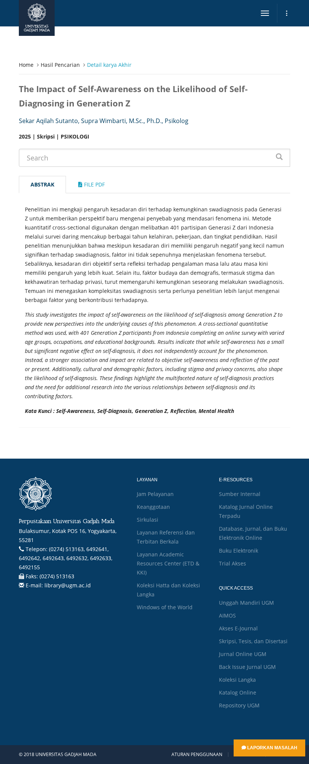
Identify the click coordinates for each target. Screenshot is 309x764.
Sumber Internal (239, 494)
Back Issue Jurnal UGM (247, 666)
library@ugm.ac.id (67, 585)
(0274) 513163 (57, 576)
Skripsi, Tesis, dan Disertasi (253, 641)
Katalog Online (237, 692)
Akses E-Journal (238, 628)
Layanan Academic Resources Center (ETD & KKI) (168, 563)
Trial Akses (232, 563)
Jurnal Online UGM (242, 654)
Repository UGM (239, 705)
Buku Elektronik (238, 550)
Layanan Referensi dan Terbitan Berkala (166, 537)
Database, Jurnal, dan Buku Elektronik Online (253, 533)
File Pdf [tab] (94, 184)
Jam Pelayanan (155, 494)
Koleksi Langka (237, 679)
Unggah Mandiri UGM (246, 602)
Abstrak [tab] (42, 184)
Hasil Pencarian (60, 64)
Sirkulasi (147, 519)
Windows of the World (165, 607)
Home (26, 64)
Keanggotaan (153, 506)
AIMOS (227, 615)
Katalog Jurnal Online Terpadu (246, 511)
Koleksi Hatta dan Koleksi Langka (168, 590)
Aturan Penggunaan (196, 754)
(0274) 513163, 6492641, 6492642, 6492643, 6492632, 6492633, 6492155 (65, 558)
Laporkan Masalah (271, 747)
